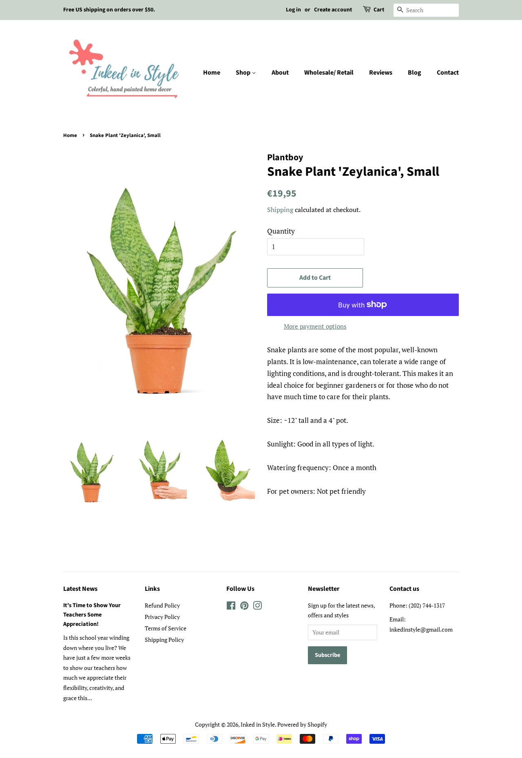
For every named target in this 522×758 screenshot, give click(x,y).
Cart (379, 10)
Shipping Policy (164, 639)
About (280, 72)
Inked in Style (258, 724)
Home (211, 72)
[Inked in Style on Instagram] (257, 607)
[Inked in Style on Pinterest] (244, 607)
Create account (333, 10)
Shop (244, 72)
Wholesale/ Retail (329, 72)
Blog (414, 72)
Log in (293, 10)
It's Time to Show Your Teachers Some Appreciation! (92, 614)
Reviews (380, 72)
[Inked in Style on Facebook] (231, 607)
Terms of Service (165, 628)
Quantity (281, 231)
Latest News (80, 588)
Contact (448, 72)
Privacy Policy (162, 617)
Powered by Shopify (302, 724)
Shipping (280, 209)
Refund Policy (162, 605)
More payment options (315, 326)
